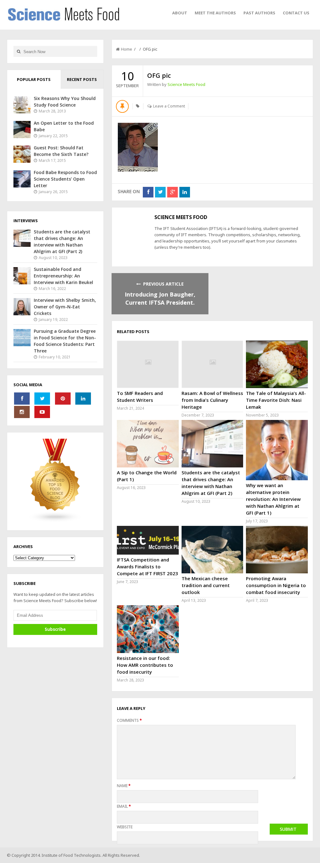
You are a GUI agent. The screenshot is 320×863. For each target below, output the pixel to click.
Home (126, 49)
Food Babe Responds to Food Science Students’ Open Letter (65, 178)
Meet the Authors (215, 13)
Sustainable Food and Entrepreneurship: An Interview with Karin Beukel (63, 275)
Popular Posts (34, 79)
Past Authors (259, 13)
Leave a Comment (169, 106)
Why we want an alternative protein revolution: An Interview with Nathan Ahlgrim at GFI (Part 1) (273, 499)
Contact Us (296, 13)
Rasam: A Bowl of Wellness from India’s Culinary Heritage (212, 400)
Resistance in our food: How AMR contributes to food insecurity (145, 665)
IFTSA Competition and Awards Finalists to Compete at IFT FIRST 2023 (147, 566)
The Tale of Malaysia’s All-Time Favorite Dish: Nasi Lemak (276, 400)
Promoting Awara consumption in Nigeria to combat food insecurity (276, 585)
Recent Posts (82, 79)
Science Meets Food (186, 84)
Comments (129, 720)
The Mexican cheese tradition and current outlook (206, 585)
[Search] (18, 51)
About (179, 13)
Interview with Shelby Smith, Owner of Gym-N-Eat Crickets (65, 306)
